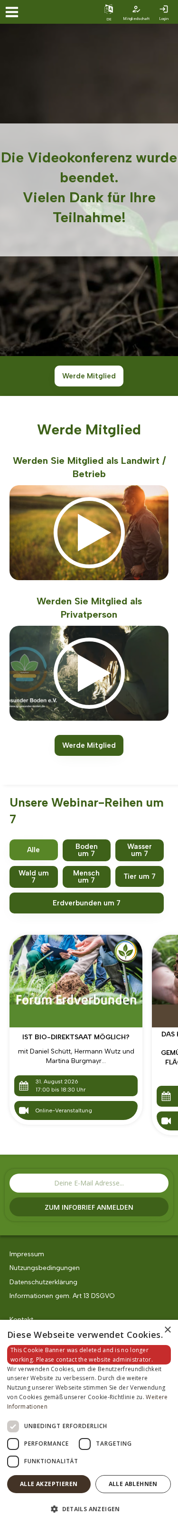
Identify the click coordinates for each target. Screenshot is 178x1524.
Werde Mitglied (89, 376)
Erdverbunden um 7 (87, 903)
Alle (33, 850)
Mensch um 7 (86, 876)
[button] (89, 1508)
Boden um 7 (86, 850)
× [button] (167, 1330)
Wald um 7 (34, 876)
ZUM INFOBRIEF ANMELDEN (89, 1207)
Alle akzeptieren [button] (48, 1484)
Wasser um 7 (139, 850)
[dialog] (89, 1422)
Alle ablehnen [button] (133, 1484)
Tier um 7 (139, 876)
